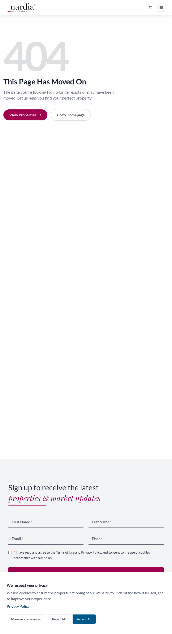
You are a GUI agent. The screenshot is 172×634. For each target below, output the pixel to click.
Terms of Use (65, 552)
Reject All (59, 619)
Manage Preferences (26, 619)
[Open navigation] (161, 8)
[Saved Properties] (150, 7)
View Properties (22, 115)
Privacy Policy (91, 552)
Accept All (84, 619)
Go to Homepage (71, 115)
